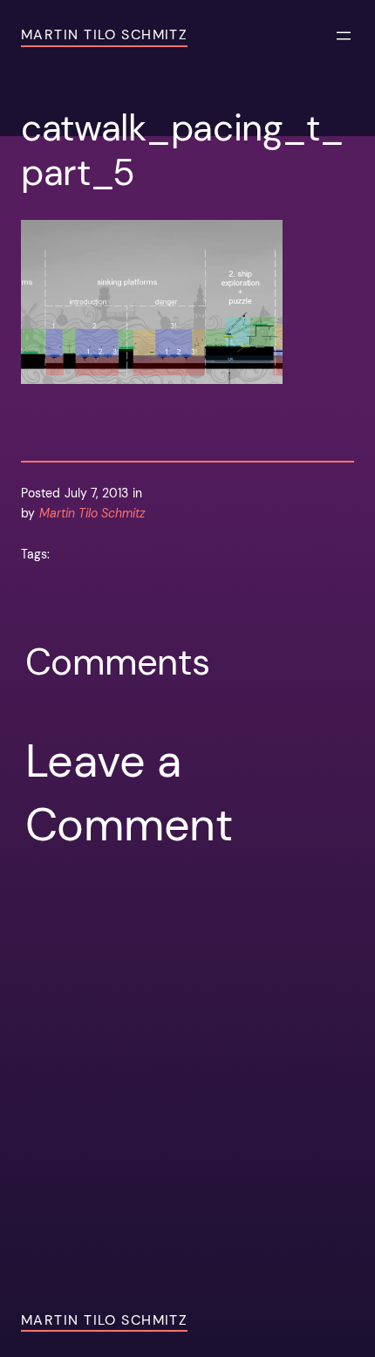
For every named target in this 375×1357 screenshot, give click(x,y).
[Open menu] (343, 35)
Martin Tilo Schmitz (104, 34)
